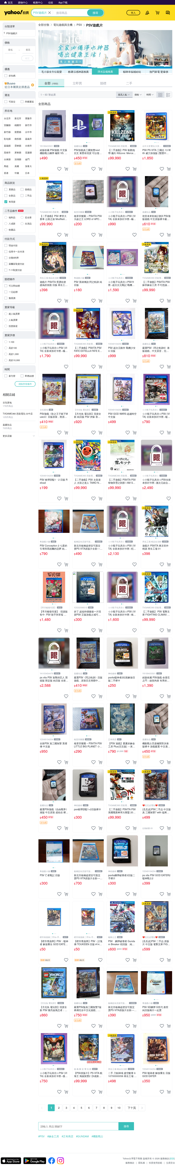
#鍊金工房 (53, 1136)
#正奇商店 (67, 1136)
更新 (172, 1158)
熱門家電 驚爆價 (159, 71)
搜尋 (126, 1126)
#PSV (41, 1136)
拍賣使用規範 (155, 1162)
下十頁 (132, 1108)
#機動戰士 (97, 1136)
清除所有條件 (25, 383)
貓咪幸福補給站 (132, 71)
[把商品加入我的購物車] (66, 169)
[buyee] (19, 85)
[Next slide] (101, 125)
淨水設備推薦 (105, 71)
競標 (103, 83)
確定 (27, 58)
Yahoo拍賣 (16, 13)
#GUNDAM (82, 1136)
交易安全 (170, 1162)
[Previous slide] (75, 125)
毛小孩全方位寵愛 (51, 71)
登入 (133, 12)
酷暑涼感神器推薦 (78, 71)
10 (118, 1108)
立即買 (77, 83)
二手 (129, 83)
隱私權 (141, 1162)
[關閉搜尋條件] (50, 13)
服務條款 (129, 1162)
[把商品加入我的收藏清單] (59, 169)
